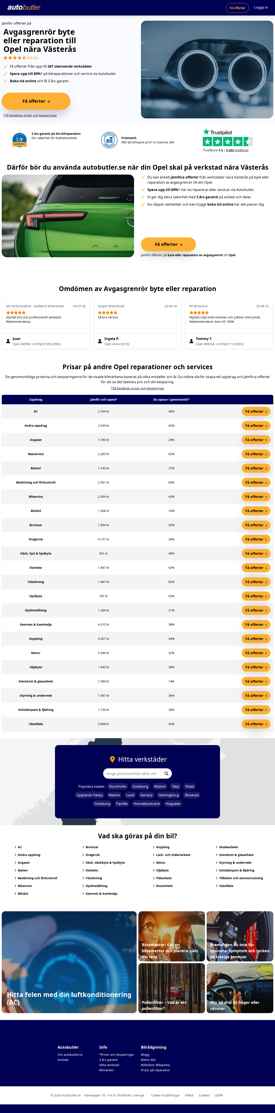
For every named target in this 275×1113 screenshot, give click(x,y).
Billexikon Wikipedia (155, 1065)
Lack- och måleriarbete (173, 855)
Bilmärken (106, 1070)
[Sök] (166, 773)
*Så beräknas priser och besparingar (30, 115)
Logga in (261, 7)
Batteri (23, 870)
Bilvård (23, 893)
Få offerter (237, 8)
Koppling (163, 847)
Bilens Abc (148, 1060)
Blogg (145, 1055)
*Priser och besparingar (116, 1055)
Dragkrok (93, 855)
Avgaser (24, 862)
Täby (175, 786)
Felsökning (94, 878)
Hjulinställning (96, 886)
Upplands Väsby (89, 795)
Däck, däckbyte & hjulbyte (105, 862)
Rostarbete (164, 886)
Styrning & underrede (235, 862)
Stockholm (117, 786)
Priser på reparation (155, 1070)
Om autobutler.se (70, 1055)
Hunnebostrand (147, 803)
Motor (160, 862)
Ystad (189, 786)
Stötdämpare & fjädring (236, 870)
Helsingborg (169, 795)
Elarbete (92, 870)
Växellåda (226, 886)
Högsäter (173, 803)
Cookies (204, 1095)
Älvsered (192, 795)
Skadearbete (228, 847)
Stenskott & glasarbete (236, 855)
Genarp (146, 795)
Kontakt (63, 1060)
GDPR (219, 1095)
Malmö (160, 786)
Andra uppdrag (29, 855)
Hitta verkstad (109, 1065)
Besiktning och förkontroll (37, 878)
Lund (130, 795)
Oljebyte (162, 870)
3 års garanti (108, 1060)
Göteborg (140, 786)
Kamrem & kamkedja (101, 893)
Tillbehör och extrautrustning (241, 878)
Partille (122, 803)
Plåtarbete (164, 878)
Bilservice (25, 886)
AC (20, 847)
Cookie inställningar (165, 1095)
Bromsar (92, 847)
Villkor (189, 1095)
